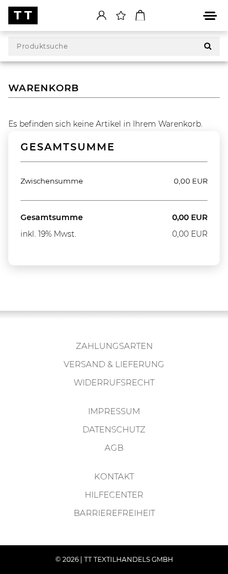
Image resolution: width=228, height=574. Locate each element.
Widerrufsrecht (114, 382)
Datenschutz (114, 429)
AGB (114, 447)
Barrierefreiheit (114, 513)
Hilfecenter (114, 494)
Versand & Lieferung (114, 364)
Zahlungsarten (114, 346)
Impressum (114, 411)
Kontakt (114, 476)
